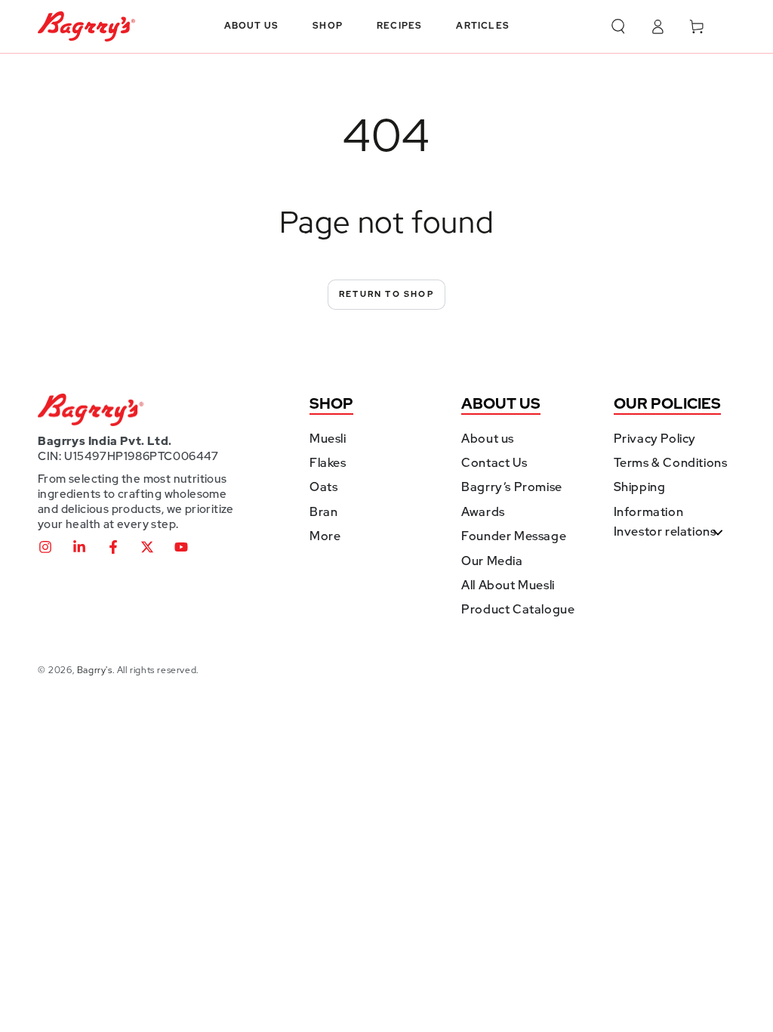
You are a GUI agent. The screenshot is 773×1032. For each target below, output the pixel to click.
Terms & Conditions (671, 463)
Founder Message (513, 536)
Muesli (328, 438)
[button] (618, 26)
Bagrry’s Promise (511, 487)
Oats (323, 487)
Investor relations (665, 531)
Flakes (328, 463)
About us (487, 438)
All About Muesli (508, 585)
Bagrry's (94, 670)
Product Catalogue (517, 609)
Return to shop (386, 294)
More (325, 536)
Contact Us (494, 463)
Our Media (491, 561)
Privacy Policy (655, 438)
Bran (323, 512)
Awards (483, 512)
